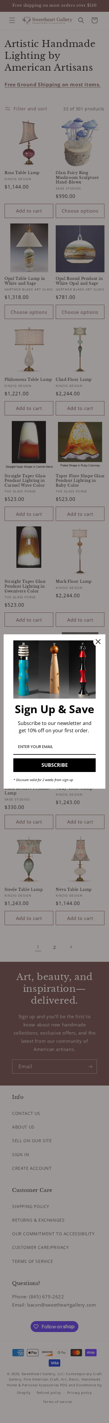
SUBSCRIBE (54, 765)
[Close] (98, 641)
